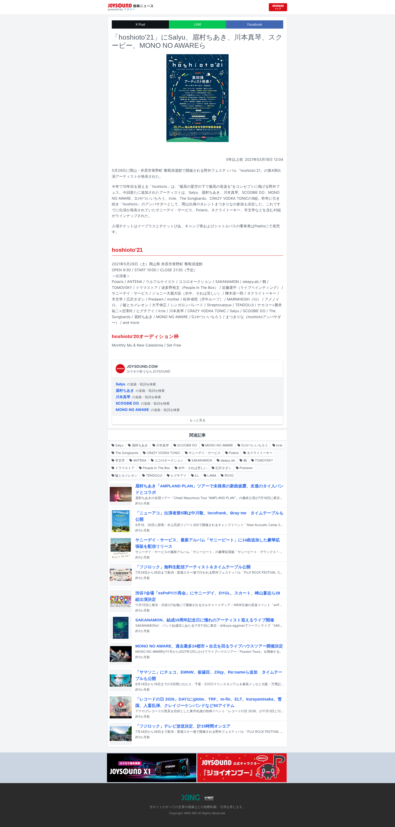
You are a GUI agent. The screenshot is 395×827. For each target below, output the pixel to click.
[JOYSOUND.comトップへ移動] (278, 7)
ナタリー (129, 9)
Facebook (254, 24)
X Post (140, 24)
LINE (197, 24)
